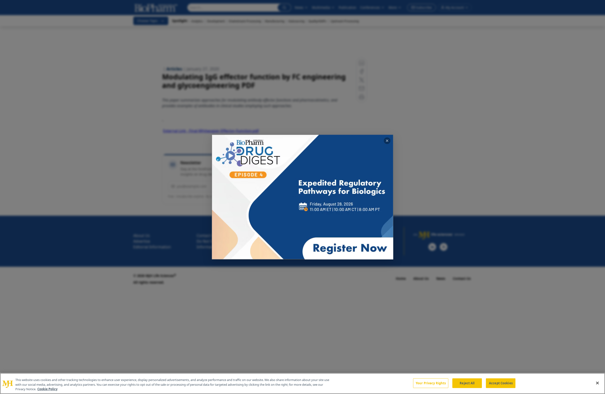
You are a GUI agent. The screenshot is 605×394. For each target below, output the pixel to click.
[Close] (597, 383)
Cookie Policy (47, 389)
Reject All (467, 383)
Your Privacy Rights (431, 383)
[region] (302, 383)
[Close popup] (387, 140)
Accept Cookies (501, 383)
